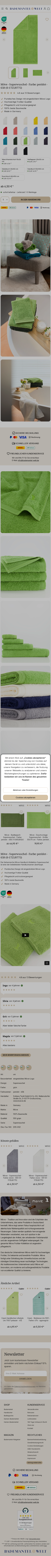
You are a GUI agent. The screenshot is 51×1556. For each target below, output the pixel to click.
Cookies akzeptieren (25, 797)
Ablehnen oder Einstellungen (25, 790)
